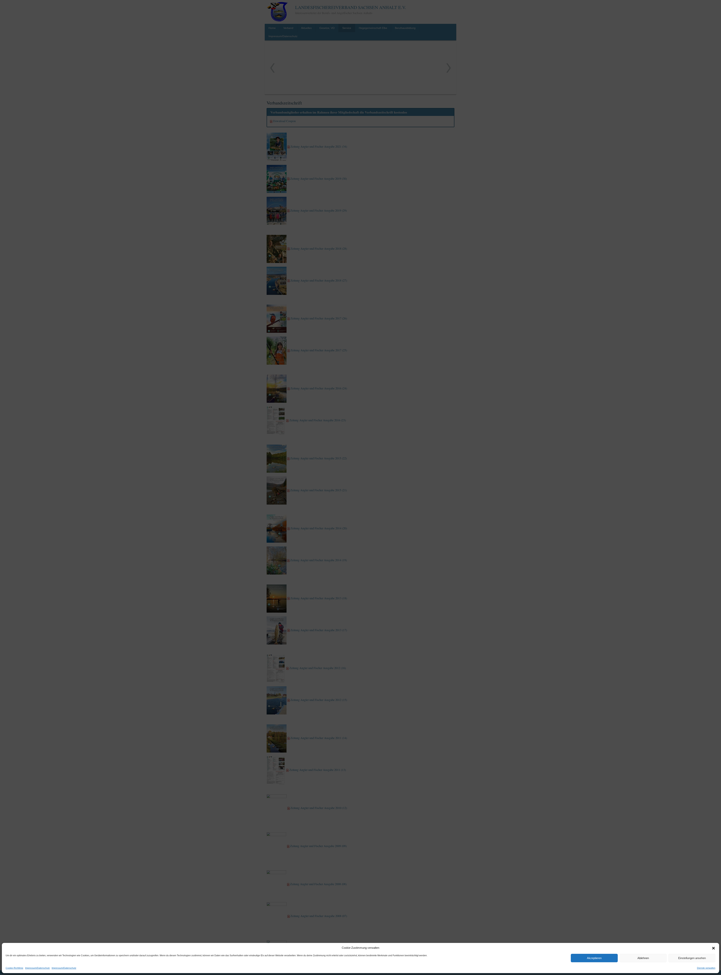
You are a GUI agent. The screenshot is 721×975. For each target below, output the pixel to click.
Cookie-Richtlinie (14, 968)
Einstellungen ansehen (692, 958)
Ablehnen (643, 958)
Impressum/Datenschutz (37, 968)
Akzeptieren (594, 958)
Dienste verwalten (706, 968)
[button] (713, 948)
